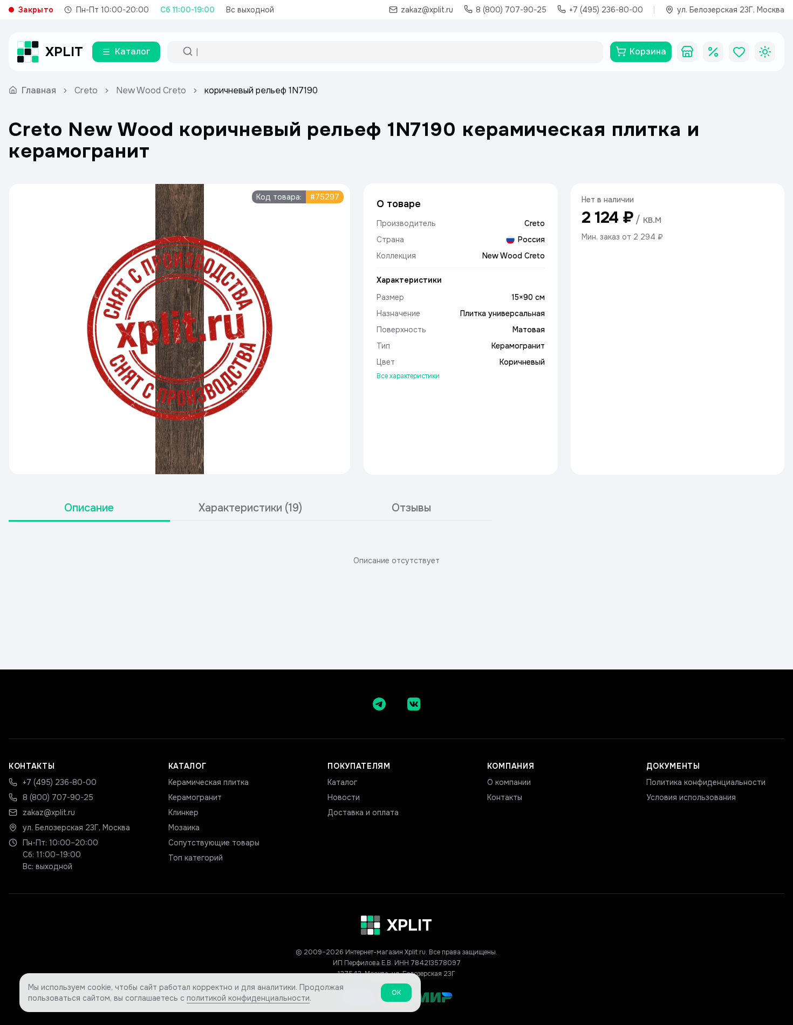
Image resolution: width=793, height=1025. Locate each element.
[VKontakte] (414, 704)
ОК (396, 992)
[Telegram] (379, 704)
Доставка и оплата (363, 812)
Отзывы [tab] (411, 508)
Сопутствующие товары (213, 843)
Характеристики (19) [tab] (250, 508)
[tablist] (250, 508)
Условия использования (691, 797)
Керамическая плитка (208, 782)
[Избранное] (739, 52)
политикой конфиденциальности (248, 998)
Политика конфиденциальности (705, 782)
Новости (343, 797)
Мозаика (184, 827)
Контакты (504, 797)
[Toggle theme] (765, 52)
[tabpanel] (396, 560)
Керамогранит (195, 797)
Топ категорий (195, 858)
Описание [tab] (89, 508)
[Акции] (713, 52)
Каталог (342, 782)
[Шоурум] (687, 52)
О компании (509, 782)
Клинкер (183, 812)
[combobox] (395, 52)
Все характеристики (408, 376)
